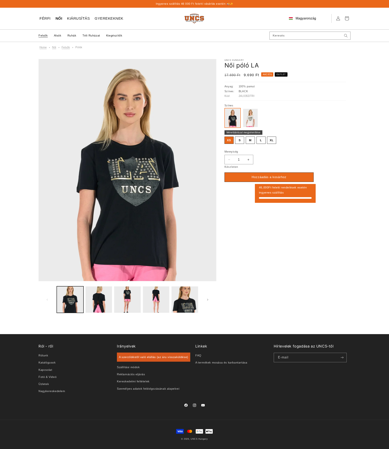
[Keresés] (345, 36)
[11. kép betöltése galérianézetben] (127, 299)
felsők (66, 47)
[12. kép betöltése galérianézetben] (156, 299)
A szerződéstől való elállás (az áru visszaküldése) (153, 357)
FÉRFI (45, 18)
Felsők (43, 35)
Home (43, 47)
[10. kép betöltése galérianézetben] (98, 299)
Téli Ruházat (91, 35)
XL (272, 140)
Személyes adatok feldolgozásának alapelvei (148, 388)
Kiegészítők (114, 35)
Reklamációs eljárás (131, 374)
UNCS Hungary (199, 439)
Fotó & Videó (47, 376)
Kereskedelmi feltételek (133, 381)
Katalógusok (47, 362)
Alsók (57, 35)
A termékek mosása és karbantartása (221, 362)
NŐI (59, 18)
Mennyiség (231, 151)
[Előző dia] (47, 299)
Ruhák (71, 35)
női (54, 47)
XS (229, 140)
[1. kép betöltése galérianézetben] (70, 299)
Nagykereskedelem (51, 391)
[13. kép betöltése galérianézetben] (184, 299)
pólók (78, 47)
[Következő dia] (207, 299)
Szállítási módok (128, 367)
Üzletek (43, 384)
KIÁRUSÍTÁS (78, 18)
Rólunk (43, 355)
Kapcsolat (45, 369)
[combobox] (310, 36)
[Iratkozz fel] (342, 357)
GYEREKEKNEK (109, 18)
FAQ (198, 355)
